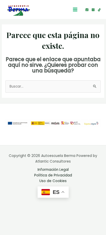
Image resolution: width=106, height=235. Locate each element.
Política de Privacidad (53, 175)
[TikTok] (99, 9)
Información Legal (53, 169)
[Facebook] (87, 9)
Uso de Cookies (53, 180)
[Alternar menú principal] (75, 9)
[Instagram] (93, 9)
